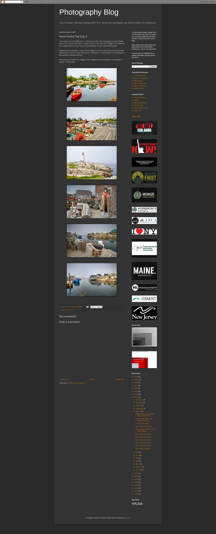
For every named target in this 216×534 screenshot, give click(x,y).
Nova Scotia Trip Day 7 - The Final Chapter (145, 430)
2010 (136, 494)
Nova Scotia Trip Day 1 (143, 449)
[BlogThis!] (94, 307)
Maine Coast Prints (140, 86)
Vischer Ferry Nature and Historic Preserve (144, 419)
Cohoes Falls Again (142, 423)
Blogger (127, 518)
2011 (136, 491)
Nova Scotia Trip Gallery (144, 426)
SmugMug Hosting (140, 76)
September (140, 408)
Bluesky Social (139, 88)
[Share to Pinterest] (101, 307)
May (137, 458)
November (139, 403)
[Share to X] (96, 307)
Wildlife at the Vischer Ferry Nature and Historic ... (145, 415)
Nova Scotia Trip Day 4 (143, 440)
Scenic (71, 310)
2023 (136, 385)
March (138, 464)
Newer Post (64, 379)
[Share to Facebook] (99, 307)
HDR (66, 310)
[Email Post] (87, 306)
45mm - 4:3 (137, 110)
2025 (136, 380)
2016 (136, 476)
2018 (136, 397)
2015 (136, 479)
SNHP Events (138, 81)
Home (92, 379)
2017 (136, 473)
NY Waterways (139, 105)
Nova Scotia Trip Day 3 (143, 443)
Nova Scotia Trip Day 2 (143, 446)
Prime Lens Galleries (141, 78)
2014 (136, 482)
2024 (136, 382)
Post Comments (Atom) (76, 383)
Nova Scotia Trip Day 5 (143, 437)
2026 (136, 377)
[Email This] (91, 307)
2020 (136, 391)
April (137, 461)
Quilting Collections (140, 103)
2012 (136, 488)
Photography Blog (88, 12)
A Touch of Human (140, 98)
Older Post (120, 379)
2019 (136, 394)
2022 (136, 388)
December (139, 400)
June (138, 455)
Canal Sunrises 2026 (141, 108)
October (139, 406)
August (138, 411)
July (137, 452)
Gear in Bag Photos (140, 83)
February (139, 467)
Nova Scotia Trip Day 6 (143, 434)
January (139, 470)
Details (136, 100)
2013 (136, 485)
